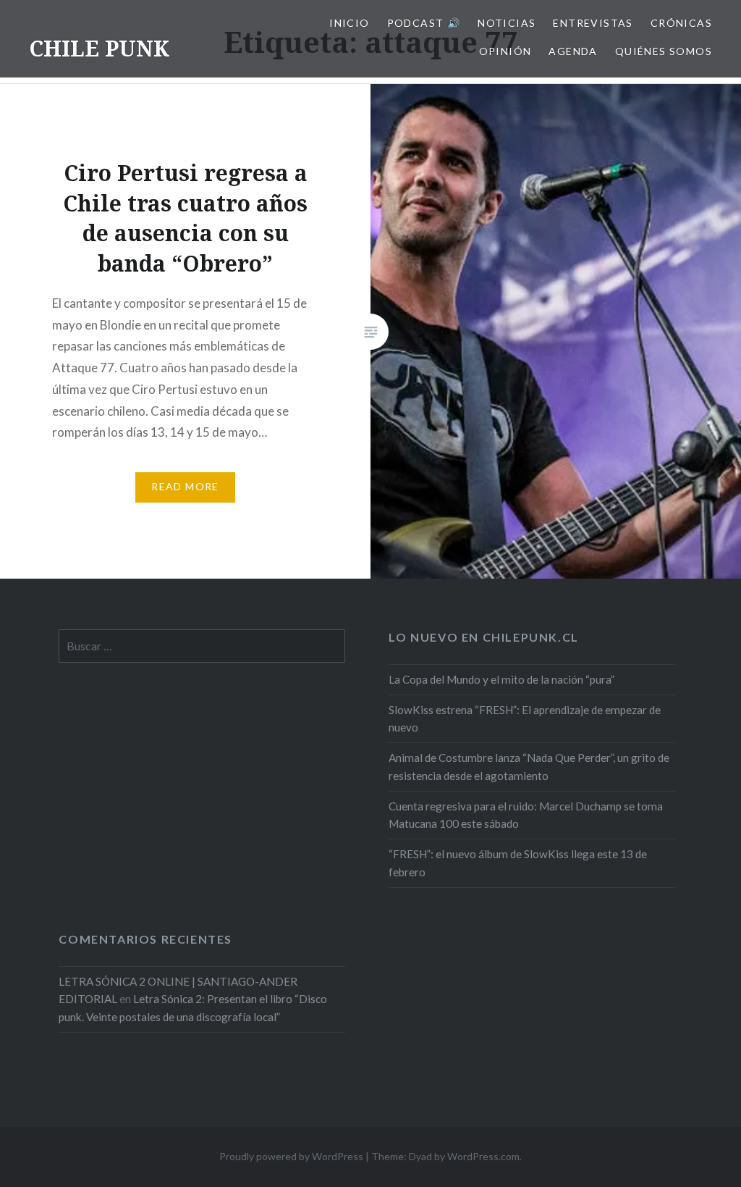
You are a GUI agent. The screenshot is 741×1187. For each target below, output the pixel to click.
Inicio (349, 23)
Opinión (505, 51)
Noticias (506, 23)
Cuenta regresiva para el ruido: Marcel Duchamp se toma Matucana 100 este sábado (526, 815)
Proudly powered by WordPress (291, 1156)
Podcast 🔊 (424, 23)
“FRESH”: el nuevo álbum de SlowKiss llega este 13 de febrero (518, 862)
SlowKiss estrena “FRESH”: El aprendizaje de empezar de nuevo (525, 718)
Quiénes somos (663, 51)
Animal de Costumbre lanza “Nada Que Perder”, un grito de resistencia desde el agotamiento (529, 766)
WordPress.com (483, 1156)
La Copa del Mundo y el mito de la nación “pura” (501, 679)
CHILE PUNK (99, 48)
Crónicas (681, 23)
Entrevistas (592, 23)
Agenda (573, 51)
